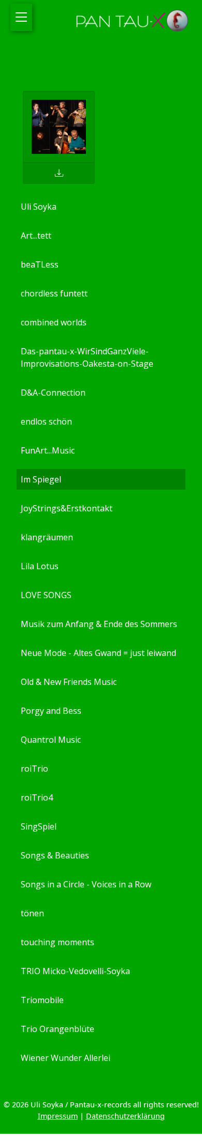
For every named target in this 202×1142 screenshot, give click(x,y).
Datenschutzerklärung (125, 1116)
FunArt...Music (48, 450)
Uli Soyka (38, 206)
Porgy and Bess (51, 710)
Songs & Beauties (55, 855)
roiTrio (34, 768)
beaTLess (40, 264)
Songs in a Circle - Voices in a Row (86, 884)
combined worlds (53, 322)
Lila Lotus (40, 566)
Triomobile (42, 1000)
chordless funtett (54, 293)
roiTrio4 (37, 797)
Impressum (58, 1116)
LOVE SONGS (46, 595)
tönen (32, 913)
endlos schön (46, 421)
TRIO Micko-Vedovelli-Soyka (75, 971)
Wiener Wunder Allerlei (65, 1057)
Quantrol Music (51, 739)
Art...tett (36, 235)
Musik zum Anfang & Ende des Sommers (99, 624)
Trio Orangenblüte (57, 1029)
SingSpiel (38, 826)
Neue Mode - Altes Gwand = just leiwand (98, 653)
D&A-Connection (53, 392)
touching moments (57, 942)
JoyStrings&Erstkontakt (66, 508)
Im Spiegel (41, 479)
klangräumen (47, 537)
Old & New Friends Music (69, 681)
